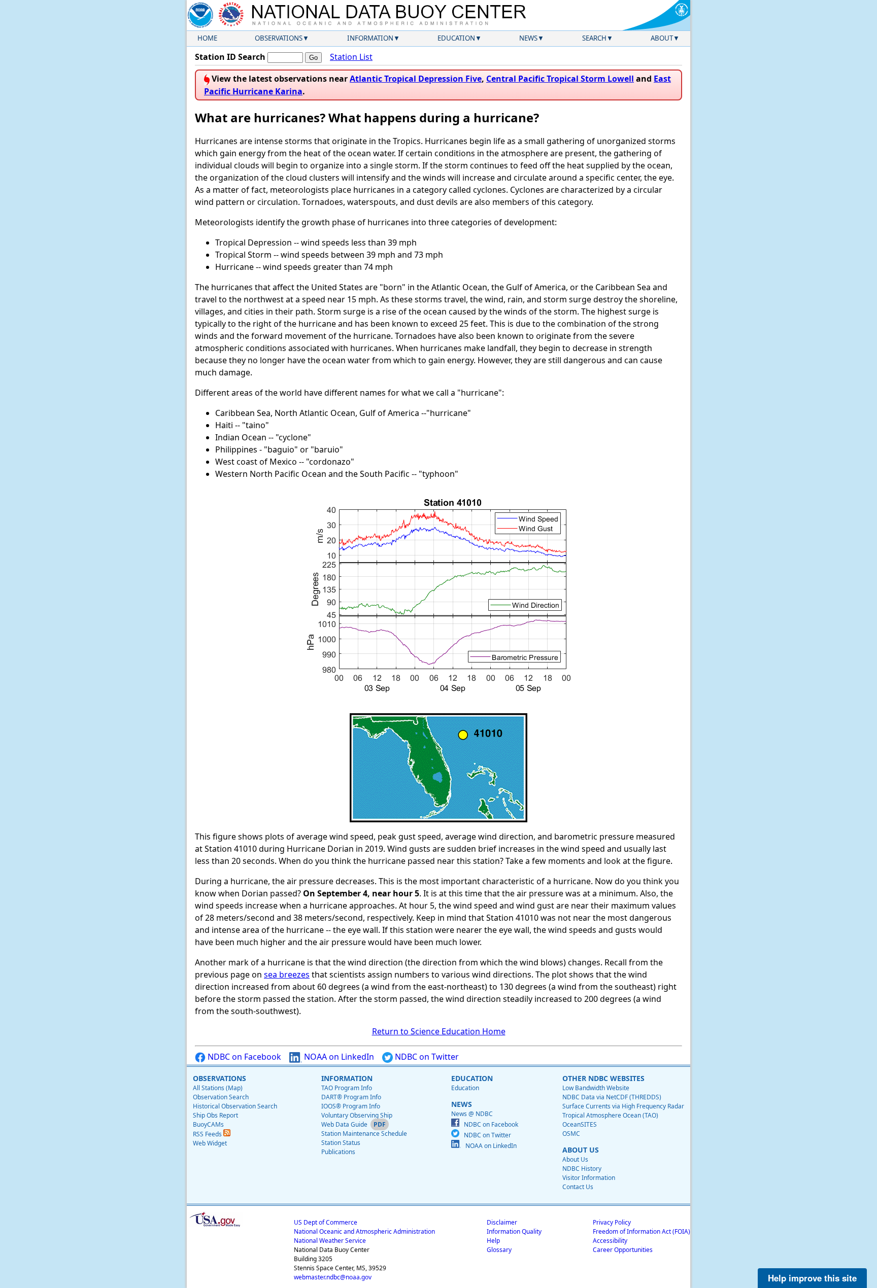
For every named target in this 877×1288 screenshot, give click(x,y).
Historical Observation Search (235, 1106)
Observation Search (221, 1097)
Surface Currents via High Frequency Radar (623, 1106)
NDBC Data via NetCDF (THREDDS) (611, 1097)
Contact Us (577, 1186)
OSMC (571, 1133)
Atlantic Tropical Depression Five (416, 78)
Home (207, 38)
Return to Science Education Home (438, 1031)
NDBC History (581, 1168)
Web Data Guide (344, 1124)
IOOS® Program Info (350, 1106)
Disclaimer (502, 1222)
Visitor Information (588, 1177)
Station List (351, 56)
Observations (278, 38)
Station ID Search (230, 56)
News (528, 38)
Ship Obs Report (215, 1115)
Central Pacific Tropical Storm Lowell (560, 78)
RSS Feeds (208, 1134)
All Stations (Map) (218, 1088)
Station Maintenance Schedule (364, 1133)
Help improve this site (812, 1278)
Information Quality (514, 1231)
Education (456, 38)
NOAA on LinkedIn (338, 1056)
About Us (575, 1159)
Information (370, 38)
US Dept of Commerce (325, 1222)
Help (493, 1240)
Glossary (499, 1249)
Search (594, 38)
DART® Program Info (351, 1097)
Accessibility (610, 1240)
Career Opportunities (623, 1249)
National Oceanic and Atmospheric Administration (364, 1231)
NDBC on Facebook (243, 1056)
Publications (338, 1151)
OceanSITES (579, 1124)
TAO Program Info (346, 1088)
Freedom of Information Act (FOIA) (641, 1231)
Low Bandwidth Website (595, 1088)
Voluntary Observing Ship (356, 1115)
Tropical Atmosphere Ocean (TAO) (610, 1115)
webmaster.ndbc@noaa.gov (333, 1277)
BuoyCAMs (208, 1124)
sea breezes (287, 974)
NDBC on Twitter (426, 1056)
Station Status (340, 1142)
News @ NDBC (472, 1113)
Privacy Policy (612, 1222)
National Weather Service (330, 1240)
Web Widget (210, 1143)
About (662, 38)
